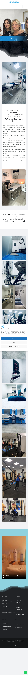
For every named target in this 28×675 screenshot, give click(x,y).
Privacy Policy (16, 348)
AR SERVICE (20, 641)
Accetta (14, 338)
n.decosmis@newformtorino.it (8, 612)
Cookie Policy (10, 348)
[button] (26, 326)
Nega (14, 342)
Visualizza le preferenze (14, 346)
